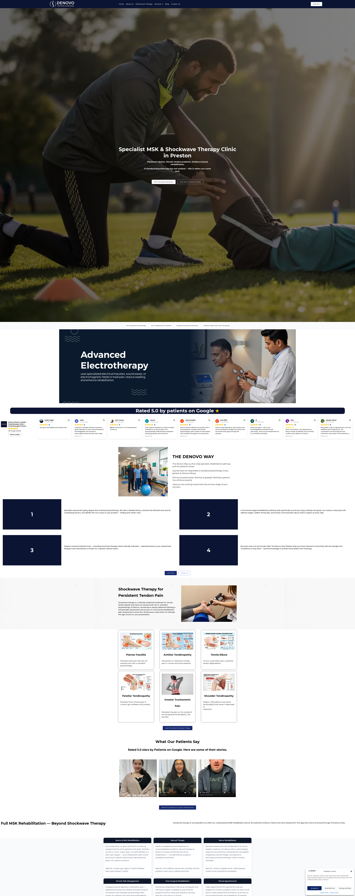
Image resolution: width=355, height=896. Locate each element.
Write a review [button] (15, 434)
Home (121, 4)
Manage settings (345, 888)
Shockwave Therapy (144, 4)
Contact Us (175, 4)
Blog (167, 4)
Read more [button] (78, 436)
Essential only (330, 888)
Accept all (314, 888)
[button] (351, 871)
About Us (130, 4)
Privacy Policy (334, 892)
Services (157, 4)
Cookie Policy (324, 892)
